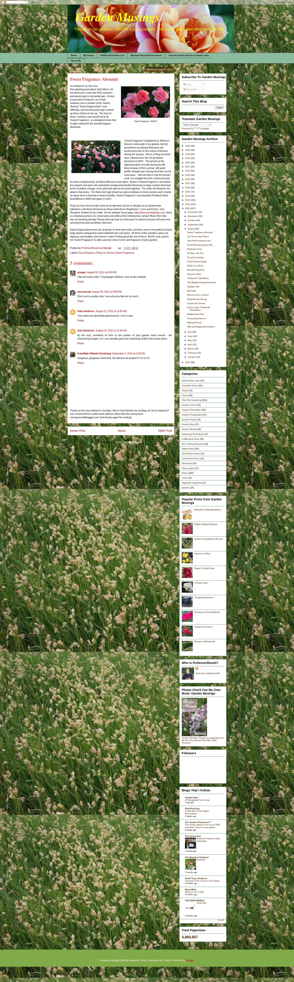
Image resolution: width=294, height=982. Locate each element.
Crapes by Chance (196, 303)
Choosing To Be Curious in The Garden (202, 881)
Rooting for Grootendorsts (207, 612)
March (191, 348)
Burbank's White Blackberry (207, 509)
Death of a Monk (195, 265)
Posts (188, 84)
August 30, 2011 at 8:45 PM (101, 272)
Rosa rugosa (188, 468)
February (192, 353)
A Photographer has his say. (197, 800)
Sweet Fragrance (124, 252)
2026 (188, 146)
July (190, 332)
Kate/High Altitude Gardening (94, 353)
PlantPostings (192, 808)
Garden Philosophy (191, 410)
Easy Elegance (87, 252)
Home (74, 55)
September (193, 224)
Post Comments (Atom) (128, 442)
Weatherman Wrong (197, 299)
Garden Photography (192, 414)
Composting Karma (196, 318)
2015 (188, 191)
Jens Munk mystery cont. (199, 240)
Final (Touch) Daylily (197, 261)
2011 (187, 208)
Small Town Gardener (196, 878)
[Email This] (125, 248)
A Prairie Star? (201, 583)
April (190, 344)
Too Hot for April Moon (198, 236)
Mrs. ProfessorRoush (192, 444)
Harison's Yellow (202, 553)
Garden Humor (189, 405)
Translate (204, 128)
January (192, 357)
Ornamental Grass (191, 458)
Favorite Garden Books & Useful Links (189, 55)
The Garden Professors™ (198, 822)
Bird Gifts (191, 291)
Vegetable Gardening (192, 483)
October (192, 220)
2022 (188, 162)
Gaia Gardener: (86, 311)
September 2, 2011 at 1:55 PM (128, 353)
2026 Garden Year (191, 380)
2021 (188, 166)
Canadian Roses (190, 385)
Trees (184, 478)
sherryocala (84, 291)
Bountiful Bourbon (195, 270)
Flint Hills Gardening (191, 400)
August (191, 228)
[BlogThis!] (128, 248)
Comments (191, 89)
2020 (188, 171)
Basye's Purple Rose (204, 568)
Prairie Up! (201, 903)
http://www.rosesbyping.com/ (149, 212)
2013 (188, 200)
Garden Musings (114, 16)
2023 (188, 158)
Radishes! (201, 860)
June (190, 336)
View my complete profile (208, 673)
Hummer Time (194, 274)
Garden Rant (188, 424)
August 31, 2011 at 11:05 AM (111, 311)
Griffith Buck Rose (190, 439)
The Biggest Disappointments (201, 282)
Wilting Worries (194, 322)
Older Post (165, 430)
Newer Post (77, 430)
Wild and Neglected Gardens (201, 326)
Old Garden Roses (191, 453)
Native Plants (188, 448)
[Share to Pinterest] (136, 248)
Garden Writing (189, 429)
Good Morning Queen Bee (200, 245)
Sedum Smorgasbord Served (208, 539)
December (193, 212)
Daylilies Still (193, 286)
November (193, 216)
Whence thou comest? (198, 295)
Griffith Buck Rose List (112, 55)
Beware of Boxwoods (204, 641)
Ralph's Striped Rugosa (205, 524)
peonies (185, 487)
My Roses (88, 55)
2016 (188, 187)
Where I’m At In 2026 (194, 892)
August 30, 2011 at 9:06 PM (107, 291)
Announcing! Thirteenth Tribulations (198, 308)
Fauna (185, 395)
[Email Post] (119, 248)
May (190, 340)
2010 (188, 362)
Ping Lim (101, 252)
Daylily (185, 390)
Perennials (187, 463)
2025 (188, 150)
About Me (76, 60)
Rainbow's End (194, 249)
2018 (188, 179)
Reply (80, 281)
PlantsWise (191, 889)
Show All (221, 920)
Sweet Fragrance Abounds (200, 232)
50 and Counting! (195, 257)
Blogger (190, 960)
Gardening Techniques (193, 434)
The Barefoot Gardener (197, 857)
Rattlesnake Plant (195, 314)
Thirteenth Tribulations (198, 278)
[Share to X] (130, 248)
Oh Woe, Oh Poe (195, 253)
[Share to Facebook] (133, 248)
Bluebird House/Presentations (146, 55)
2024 (188, 154)
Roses (110, 252)
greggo (81, 272)
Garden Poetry (189, 419)
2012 (188, 204)
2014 (188, 196)
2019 (188, 175)
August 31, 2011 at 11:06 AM (111, 330)
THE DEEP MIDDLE (194, 900)
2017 (188, 183)
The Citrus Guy (193, 836)
